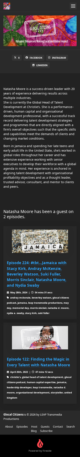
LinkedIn (42, 65)
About (9, 426)
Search (70, 426)
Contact (58, 426)
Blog (34, 431)
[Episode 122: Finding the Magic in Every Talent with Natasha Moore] (40, 338)
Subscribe (46, 431)
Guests (45, 426)
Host (34, 426)
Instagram (59, 57)
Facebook (36, 57)
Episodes (22, 426)
